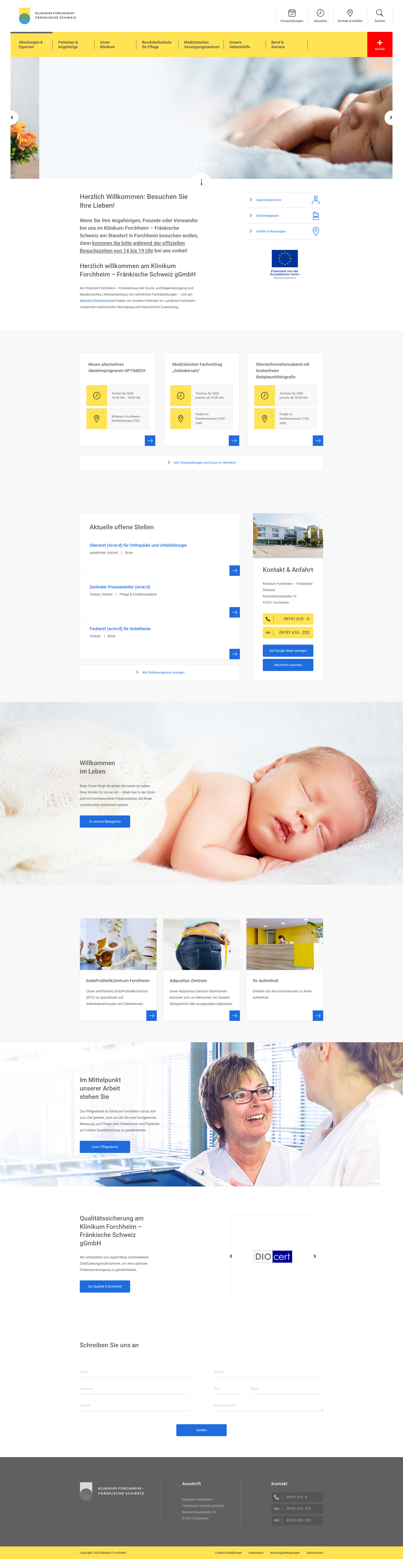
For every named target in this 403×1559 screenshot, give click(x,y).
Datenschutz (315, 1552)
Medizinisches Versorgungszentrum (202, 44)
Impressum (256, 1552)
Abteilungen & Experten (31, 44)
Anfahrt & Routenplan (270, 231)
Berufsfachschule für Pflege (156, 44)
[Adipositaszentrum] (201, 969)
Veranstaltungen (291, 21)
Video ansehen (107, 137)
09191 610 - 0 (297, 1497)
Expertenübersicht (268, 200)
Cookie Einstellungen (228, 1552)
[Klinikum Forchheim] (47, 15)
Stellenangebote (267, 216)
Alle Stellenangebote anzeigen (162, 672)
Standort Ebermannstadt (98, 301)
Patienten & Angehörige (68, 44)
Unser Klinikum (107, 44)
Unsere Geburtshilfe (239, 44)
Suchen (380, 21)
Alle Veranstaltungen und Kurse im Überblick (204, 463)
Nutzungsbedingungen (285, 1552)
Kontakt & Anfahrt (350, 21)
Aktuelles (320, 21)
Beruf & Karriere (278, 44)
